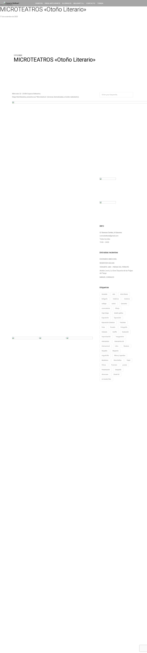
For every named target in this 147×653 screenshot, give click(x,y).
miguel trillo (105, 355)
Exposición (117, 318)
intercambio (105, 341)
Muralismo (105, 360)
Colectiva (127, 299)
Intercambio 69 (119, 341)
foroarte (112, 327)
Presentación (106, 369)
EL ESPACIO (66, 3)
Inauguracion (120, 336)
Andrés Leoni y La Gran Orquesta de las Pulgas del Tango (116, 272)
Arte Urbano (124, 294)
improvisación (106, 336)
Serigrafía (118, 369)
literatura (126, 346)
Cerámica (116, 299)
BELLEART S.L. (79, 3)
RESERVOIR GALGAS (107, 263)
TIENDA (100, 3)
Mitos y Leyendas (119, 355)
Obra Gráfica (117, 360)
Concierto (124, 303)
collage (104, 303)
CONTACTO (90, 3)
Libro (116, 346)
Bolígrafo (105, 299)
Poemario (114, 365)
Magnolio (115, 351)
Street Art (116, 374)
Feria (103, 327)
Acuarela (104, 294)
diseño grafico (118, 313)
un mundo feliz (106, 379)
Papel (128, 360)
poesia (125, 365)
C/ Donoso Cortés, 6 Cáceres (111, 233)
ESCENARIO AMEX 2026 (108, 259)
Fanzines (123, 322)
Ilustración (125, 332)
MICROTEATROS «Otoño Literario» (43, 9)
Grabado (104, 332)
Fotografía (124, 327)
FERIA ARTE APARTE (52, 3)
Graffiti (115, 332)
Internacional (106, 346)
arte (114, 294)
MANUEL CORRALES (107, 277)
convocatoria (106, 308)
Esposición (105, 318)
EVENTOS (39, 3)
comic (114, 303)
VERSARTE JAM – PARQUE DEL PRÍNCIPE (114, 267)
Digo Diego (105, 313)
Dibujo (117, 308)
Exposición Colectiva (108, 322)
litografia (104, 351)
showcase (105, 374)
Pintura (104, 365)
